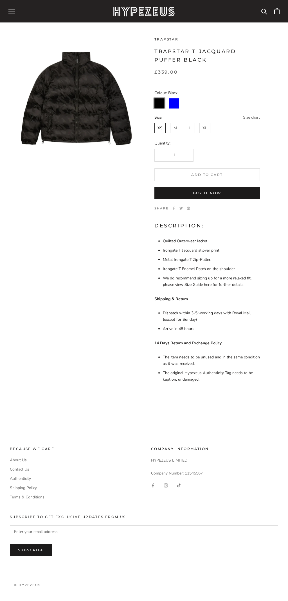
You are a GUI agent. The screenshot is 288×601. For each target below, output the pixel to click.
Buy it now (207, 193)
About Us (18, 460)
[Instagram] (166, 485)
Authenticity (20, 478)
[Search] (264, 11)
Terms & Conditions (27, 497)
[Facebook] (174, 208)
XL (204, 128)
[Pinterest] (188, 208)
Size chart (251, 117)
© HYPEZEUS (27, 585)
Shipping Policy (23, 488)
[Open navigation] (11, 11)
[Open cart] (277, 11)
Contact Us (19, 469)
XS (160, 128)
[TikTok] (179, 485)
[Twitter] (181, 208)
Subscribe (31, 550)
